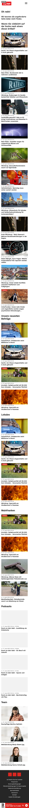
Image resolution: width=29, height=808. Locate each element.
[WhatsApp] (19, 774)
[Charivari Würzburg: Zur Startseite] (6, 3)
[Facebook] (10, 774)
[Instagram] (14, 774)
